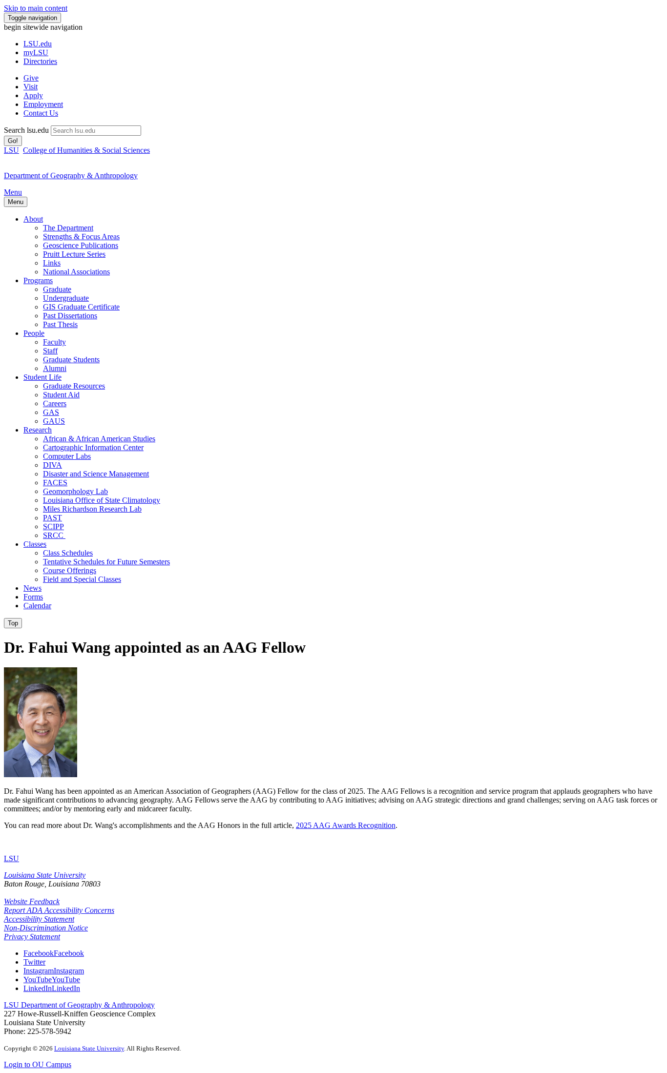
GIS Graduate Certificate (81, 307)
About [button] (33, 219)
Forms (33, 597)
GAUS (54, 421)
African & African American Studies (99, 438)
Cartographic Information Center (93, 447)
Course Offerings (69, 570)
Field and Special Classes (82, 579)
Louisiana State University (44, 875)
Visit (30, 87)
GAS (51, 412)
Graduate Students (71, 359)
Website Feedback (32, 901)
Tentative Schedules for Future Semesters (106, 561)
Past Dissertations (70, 315)
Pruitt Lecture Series (74, 254)
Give (31, 78)
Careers (54, 403)
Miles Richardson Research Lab (92, 509)
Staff (50, 351)
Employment (43, 104)
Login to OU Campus (37, 1064)
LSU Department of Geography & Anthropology (79, 1005)
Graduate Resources (74, 386)
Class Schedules (68, 553)
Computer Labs (67, 456)
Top (13, 623)
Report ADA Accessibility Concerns (59, 910)
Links (52, 263)
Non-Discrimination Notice (46, 928)
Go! (13, 140)
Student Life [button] (42, 377)
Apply (33, 95)
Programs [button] (38, 280)
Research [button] (37, 430)
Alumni (54, 368)
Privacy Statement (32, 936)
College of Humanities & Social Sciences (86, 150)
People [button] (33, 333)
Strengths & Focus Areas (81, 236)
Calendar (37, 605)
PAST (52, 518)
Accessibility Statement (39, 919)
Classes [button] (34, 544)
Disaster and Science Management (96, 474)
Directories (40, 61)
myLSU (35, 52)
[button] (53, 953)
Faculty (54, 342)
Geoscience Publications (80, 245)
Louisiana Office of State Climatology (101, 500)
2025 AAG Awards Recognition (346, 825)
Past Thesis (60, 324)
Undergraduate (66, 298)
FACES (55, 482)
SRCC (54, 535)
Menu (13, 192)
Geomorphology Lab (75, 491)
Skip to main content (35, 8)
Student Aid (61, 395)
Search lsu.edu (26, 130)
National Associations (76, 272)
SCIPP (53, 526)
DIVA (52, 465)
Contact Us (40, 113)
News (32, 588)
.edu (37, 44)
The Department (68, 228)
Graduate (57, 289)
